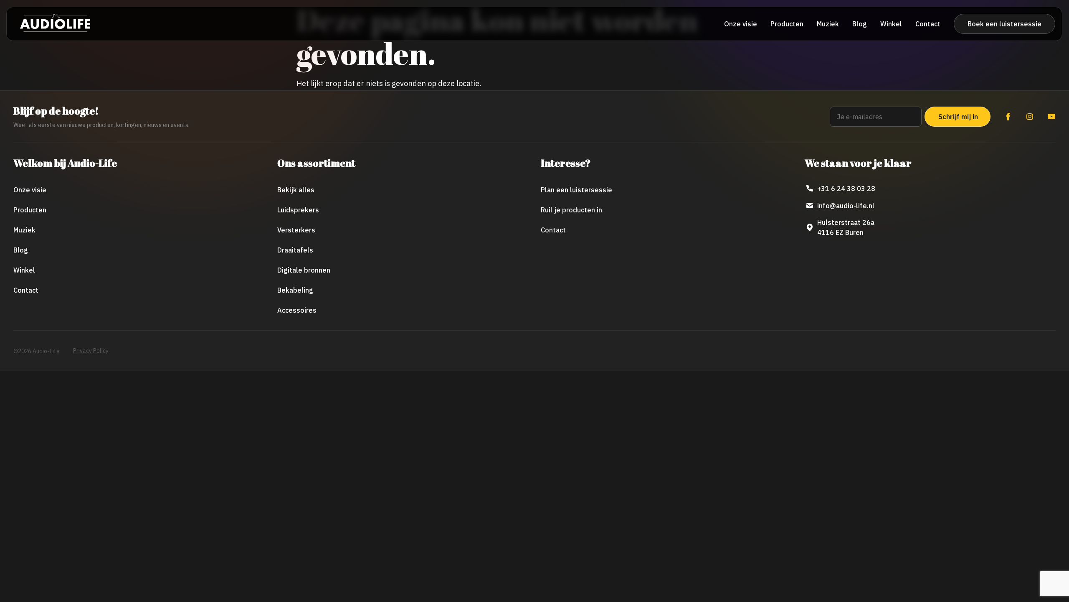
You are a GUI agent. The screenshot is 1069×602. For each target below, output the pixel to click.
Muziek (828, 24)
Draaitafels (295, 250)
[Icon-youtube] (1051, 116)
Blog (859, 24)
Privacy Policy (91, 351)
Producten (786, 24)
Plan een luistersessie (576, 190)
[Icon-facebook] (1008, 116)
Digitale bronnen (303, 270)
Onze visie (740, 24)
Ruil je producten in (571, 210)
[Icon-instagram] (1030, 116)
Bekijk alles (295, 190)
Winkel (891, 24)
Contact (927, 24)
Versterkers (296, 230)
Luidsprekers (298, 210)
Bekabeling (295, 290)
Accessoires (297, 310)
